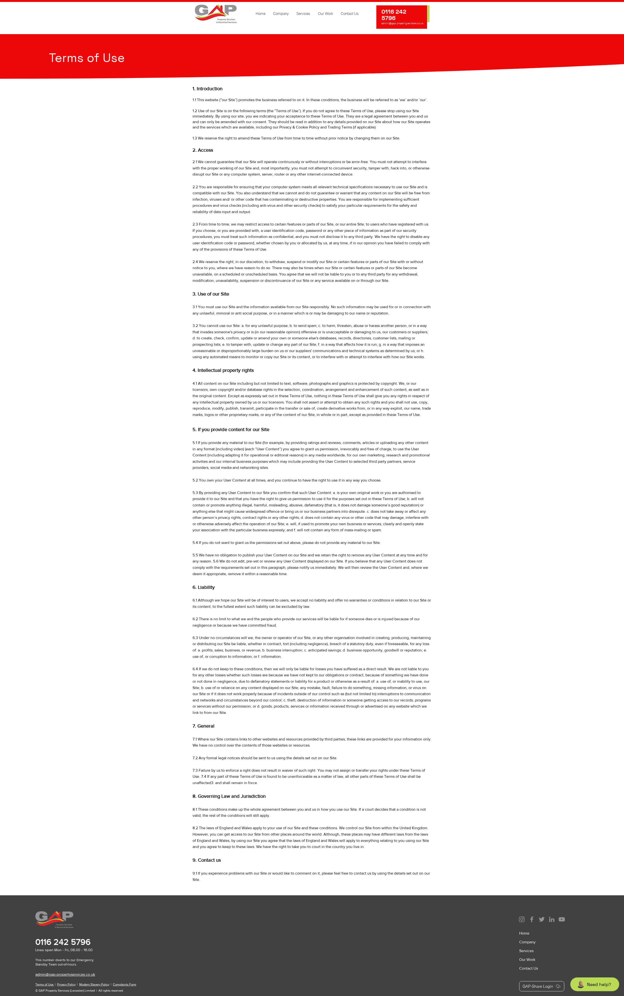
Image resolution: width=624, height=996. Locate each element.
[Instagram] (522, 919)
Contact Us (528, 968)
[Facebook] (532, 919)
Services (526, 951)
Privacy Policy (66, 984)
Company (527, 942)
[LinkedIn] (552, 919)
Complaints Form (124, 984)
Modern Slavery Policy (94, 984)
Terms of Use (44, 984)
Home (524, 933)
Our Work (527, 959)
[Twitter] (542, 919)
